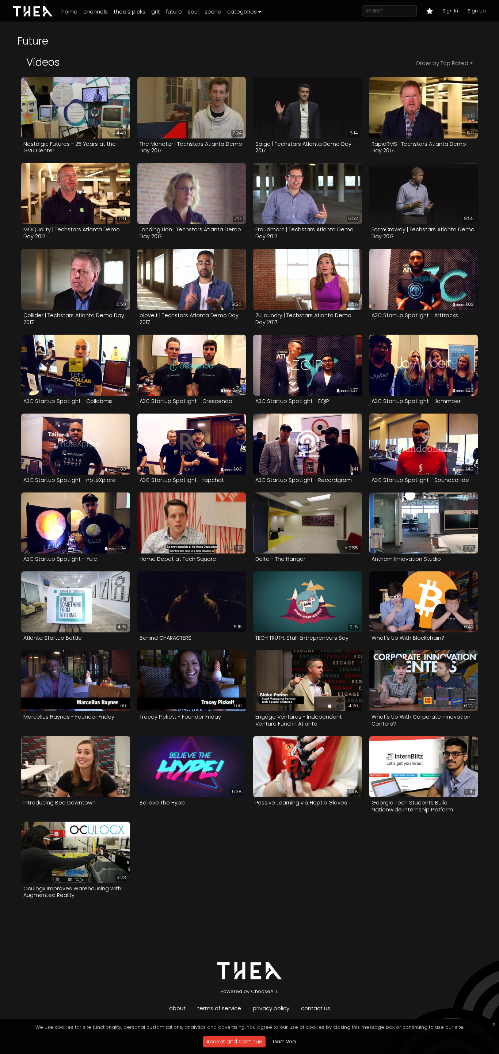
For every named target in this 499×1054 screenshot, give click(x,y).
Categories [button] (242, 11)
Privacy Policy (271, 1008)
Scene (213, 11)
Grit (155, 11)
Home (69, 11)
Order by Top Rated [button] (442, 63)
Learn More (284, 1041)
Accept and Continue (234, 1041)
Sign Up (477, 10)
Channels (95, 11)
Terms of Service (219, 1008)
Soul (193, 11)
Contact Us (315, 1008)
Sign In (450, 10)
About (177, 1008)
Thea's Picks (129, 11)
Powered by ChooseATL (249, 991)
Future (174, 11)
